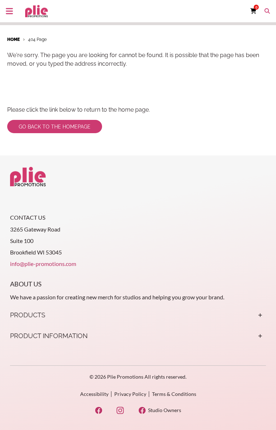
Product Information (49, 336)
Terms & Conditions (174, 394)
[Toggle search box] (267, 11)
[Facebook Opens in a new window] (98, 410)
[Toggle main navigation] (9, 11)
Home (13, 39)
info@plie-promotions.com (43, 263)
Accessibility (94, 394)
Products (27, 315)
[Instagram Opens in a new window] (120, 410)
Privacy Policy (130, 394)
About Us (26, 284)
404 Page (37, 39)
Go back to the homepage (55, 127)
